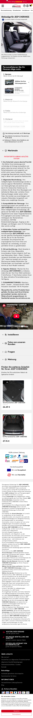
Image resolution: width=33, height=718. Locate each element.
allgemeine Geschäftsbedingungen (12, 662)
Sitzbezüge (10, 496)
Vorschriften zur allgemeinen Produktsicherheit (15, 659)
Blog (2, 685)
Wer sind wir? (5, 657)
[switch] (6, 10)
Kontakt (3, 667)
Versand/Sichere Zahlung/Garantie (11, 682)
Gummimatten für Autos (8, 676)
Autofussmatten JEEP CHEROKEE (14, 402)
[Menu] (6, 6)
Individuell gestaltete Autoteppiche (12, 673)
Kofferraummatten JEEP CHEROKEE (15, 436)
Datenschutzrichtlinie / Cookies (10, 664)
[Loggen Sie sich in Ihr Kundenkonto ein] (27, 6)
